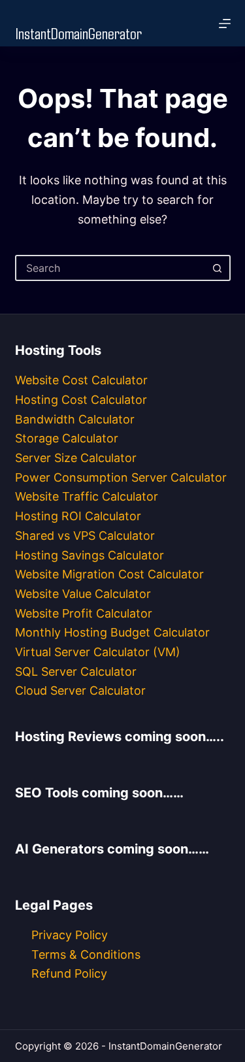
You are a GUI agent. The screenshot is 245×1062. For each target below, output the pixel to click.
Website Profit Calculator (83, 613)
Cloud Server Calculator (80, 690)
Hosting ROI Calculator (78, 516)
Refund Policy (69, 973)
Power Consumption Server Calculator (121, 477)
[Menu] (225, 23)
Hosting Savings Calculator (89, 555)
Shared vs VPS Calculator (85, 535)
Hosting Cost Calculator (81, 400)
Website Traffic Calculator (86, 496)
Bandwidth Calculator (75, 419)
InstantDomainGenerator (78, 32)
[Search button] (217, 268)
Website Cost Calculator (81, 380)
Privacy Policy (69, 935)
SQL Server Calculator (76, 671)
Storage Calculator (66, 438)
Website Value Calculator (83, 594)
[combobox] (111, 268)
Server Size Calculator (76, 458)
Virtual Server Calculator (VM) (97, 652)
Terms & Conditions (85, 954)
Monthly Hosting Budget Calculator (112, 632)
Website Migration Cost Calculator (109, 574)
